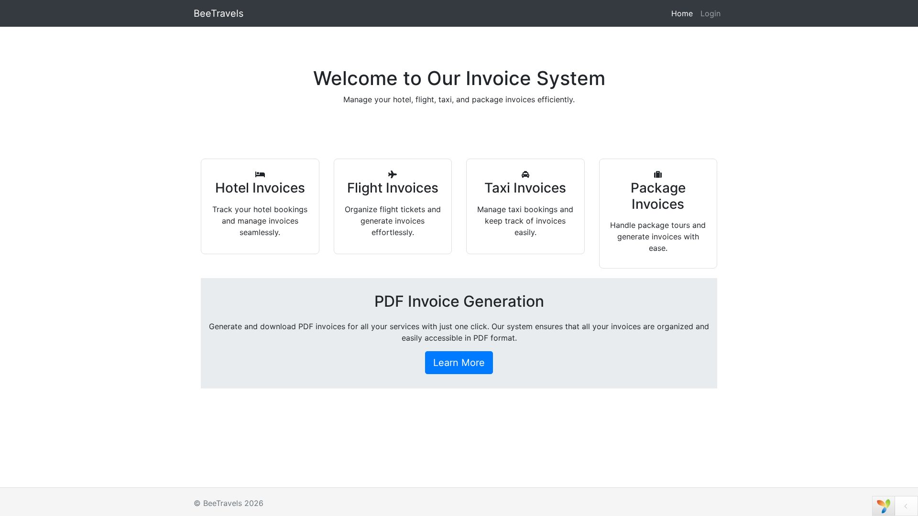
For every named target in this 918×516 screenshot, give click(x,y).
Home (682, 13)
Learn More (459, 362)
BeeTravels (218, 13)
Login (710, 13)
